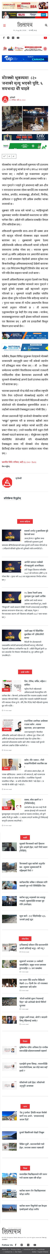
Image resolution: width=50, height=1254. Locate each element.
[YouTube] (18, 38)
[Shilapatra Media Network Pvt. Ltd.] (25, 24)
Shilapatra (46, 37)
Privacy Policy (16, 1249)
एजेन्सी (12, 97)
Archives (41, 1249)
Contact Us (8, 1252)
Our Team (18, 1252)
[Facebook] (4, 38)
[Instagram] (8, 38)
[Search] (46, 26)
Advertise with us (29, 1249)
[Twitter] (13, 38)
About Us (5, 1249)
